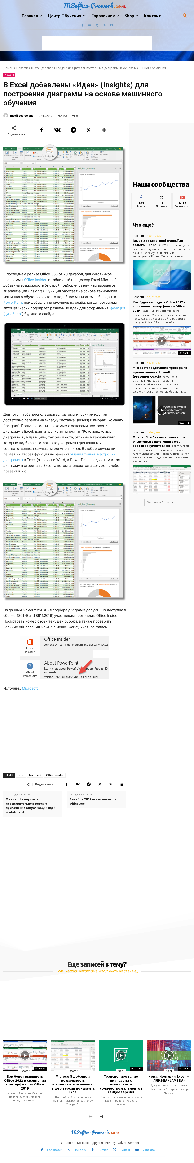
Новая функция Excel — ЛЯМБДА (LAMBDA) (169, 1078)
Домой (8, 68)
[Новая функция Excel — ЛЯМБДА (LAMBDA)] (168, 1055)
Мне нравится (141, 198)
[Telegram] (73, 130)
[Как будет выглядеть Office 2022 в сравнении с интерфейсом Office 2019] (162, 340)
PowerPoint (13, 302)
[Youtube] (111, 25)
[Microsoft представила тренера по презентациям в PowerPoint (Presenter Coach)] (162, 410)
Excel (21, 775)
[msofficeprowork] (6, 115)
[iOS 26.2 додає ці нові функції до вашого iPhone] (162, 275)
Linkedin (80, 1150)
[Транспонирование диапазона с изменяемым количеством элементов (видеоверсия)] (121, 1055)
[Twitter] (104, 25)
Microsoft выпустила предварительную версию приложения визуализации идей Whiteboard (30, 805)
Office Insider (35, 279)
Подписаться (183, 196)
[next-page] (101, 1117)
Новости (22, 68)
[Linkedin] (89, 25)
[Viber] (110, 784)
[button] (185, 16)
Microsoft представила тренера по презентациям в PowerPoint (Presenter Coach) (160, 372)
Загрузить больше (160, 502)
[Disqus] (64, 883)
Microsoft (30, 688)
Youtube (148, 1150)
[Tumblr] (97, 25)
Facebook (54, 1150)
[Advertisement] (97, 43)
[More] (104, 130)
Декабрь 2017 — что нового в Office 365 (93, 801)
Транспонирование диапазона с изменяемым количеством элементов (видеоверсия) (121, 1084)
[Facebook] (82, 25)
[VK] (57, 130)
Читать (162, 196)
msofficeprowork (21, 115)
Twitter (125, 1150)
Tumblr (103, 1150)
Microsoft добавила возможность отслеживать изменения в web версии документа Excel (159, 442)
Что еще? (143, 225)
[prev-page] (90, 1117)
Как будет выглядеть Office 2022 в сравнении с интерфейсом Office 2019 (159, 306)
